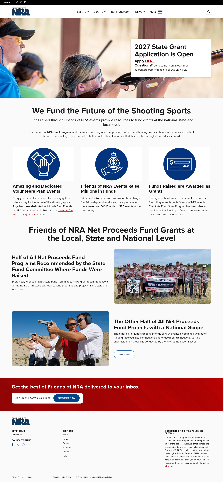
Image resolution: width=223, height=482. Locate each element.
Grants (98, 12)
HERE (150, 61)
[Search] (208, 12)
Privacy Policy (17, 477)
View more (170, 466)
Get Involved (119, 12)
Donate (6, 3)
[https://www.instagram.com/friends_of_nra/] (25, 2)
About (65, 434)
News (138, 12)
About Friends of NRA (62, 477)
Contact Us (17, 434)
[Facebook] (17, 2)
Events (81, 12)
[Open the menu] (160, 11)
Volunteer (67, 447)
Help (65, 456)
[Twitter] (21, 2)
